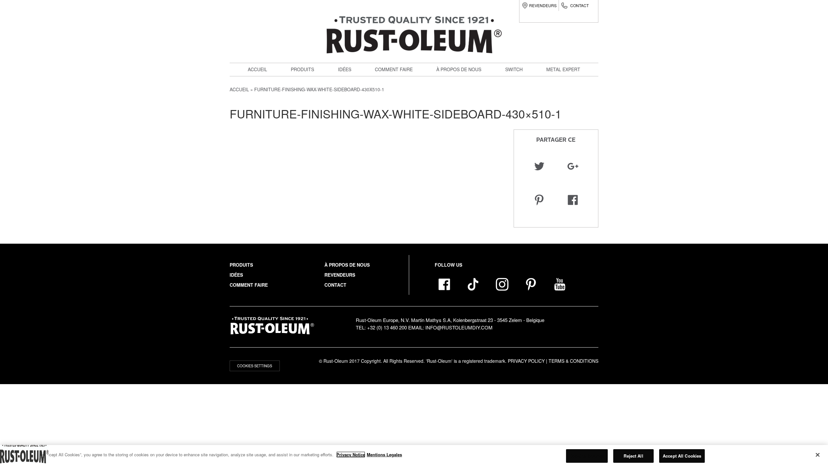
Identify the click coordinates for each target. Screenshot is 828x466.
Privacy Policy (526, 361)
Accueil (257, 69)
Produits (302, 69)
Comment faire (394, 69)
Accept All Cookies (682, 456)
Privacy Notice (350, 454)
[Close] (818, 455)
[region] (414, 455)
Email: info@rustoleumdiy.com (450, 327)
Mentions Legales (384, 454)
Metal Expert (563, 69)
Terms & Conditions (573, 361)
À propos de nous (458, 69)
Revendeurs (543, 5)
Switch (303, 124)
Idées (344, 69)
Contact (579, 5)
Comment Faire (249, 285)
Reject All (633, 456)
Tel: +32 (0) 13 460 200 (381, 327)
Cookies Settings (254, 365)
